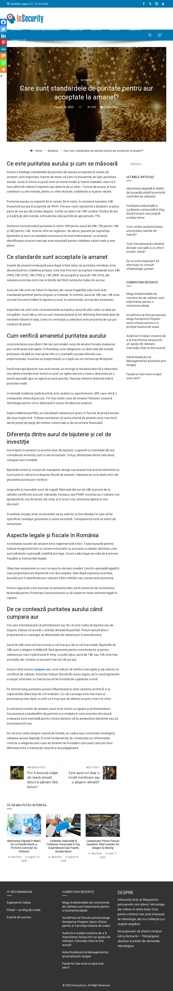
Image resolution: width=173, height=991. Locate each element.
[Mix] (3, 56)
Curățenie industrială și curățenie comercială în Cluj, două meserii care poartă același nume (63, 846)
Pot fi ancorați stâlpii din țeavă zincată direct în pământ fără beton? (42, 777)
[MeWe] (3, 49)
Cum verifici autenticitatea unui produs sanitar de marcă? (144, 230)
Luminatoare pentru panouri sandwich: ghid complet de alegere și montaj (102, 844)
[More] (3, 69)
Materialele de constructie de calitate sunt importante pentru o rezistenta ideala (85, 906)
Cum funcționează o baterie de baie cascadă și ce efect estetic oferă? (145, 247)
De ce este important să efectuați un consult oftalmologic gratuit (142, 265)
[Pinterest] (3, 42)
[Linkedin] (3, 35)
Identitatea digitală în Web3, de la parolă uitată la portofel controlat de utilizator (24, 846)
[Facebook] (3, 22)
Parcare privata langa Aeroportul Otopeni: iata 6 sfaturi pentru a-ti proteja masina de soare (86, 921)
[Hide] (1, 76)
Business (86, 80)
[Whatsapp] (3, 62)
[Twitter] (3, 29)
